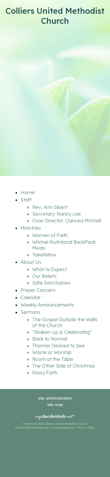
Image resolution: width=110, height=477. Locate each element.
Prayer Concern (38, 290)
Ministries (31, 228)
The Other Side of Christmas (63, 366)
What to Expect (49, 269)
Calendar (31, 297)
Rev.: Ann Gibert (49, 207)
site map (55, 404)
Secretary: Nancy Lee (56, 214)
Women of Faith (50, 235)
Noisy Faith (44, 372)
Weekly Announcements (47, 305)
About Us (31, 262)
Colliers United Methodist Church (55, 16)
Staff (26, 200)
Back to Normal (49, 339)
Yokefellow (44, 255)
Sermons (30, 312)
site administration (55, 398)
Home (28, 192)
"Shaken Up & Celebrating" (62, 332)
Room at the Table (52, 359)
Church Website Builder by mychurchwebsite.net (45, 427)
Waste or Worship (52, 352)
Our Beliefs (44, 276)
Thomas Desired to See (58, 346)
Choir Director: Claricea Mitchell (66, 221)
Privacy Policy (86, 427)
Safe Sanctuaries (51, 283)
